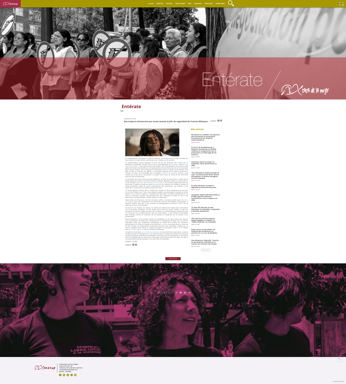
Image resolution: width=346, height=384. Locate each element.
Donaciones (209, 3)
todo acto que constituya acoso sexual (150, 182)
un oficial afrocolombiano (150, 232)
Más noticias (206, 250)
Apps (189, 3)
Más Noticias (173, 259)
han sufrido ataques (135, 229)
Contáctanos (220, 3)
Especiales (198, 3)
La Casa (150, 3)
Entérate (169, 3)
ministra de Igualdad (170, 173)
